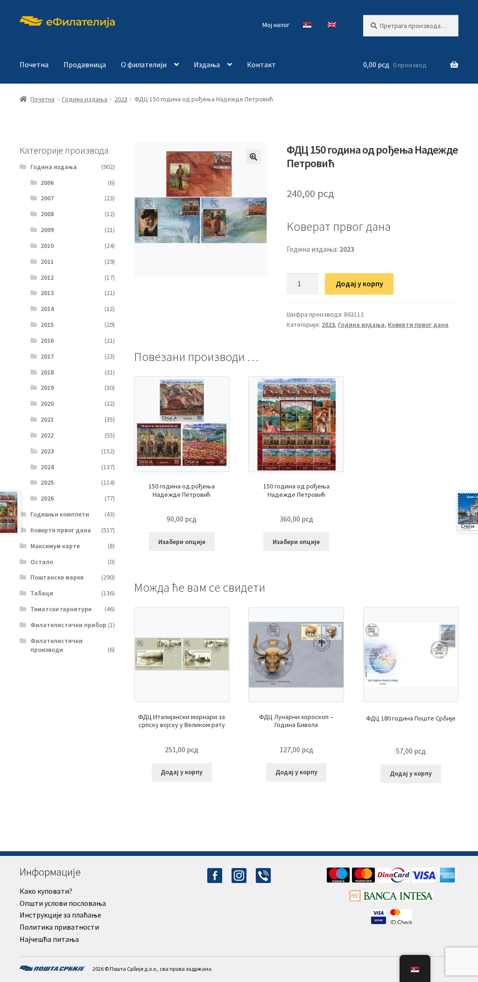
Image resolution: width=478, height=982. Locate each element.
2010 (47, 245)
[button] (253, 156)
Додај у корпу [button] (182, 772)
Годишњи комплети (59, 514)
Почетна (34, 64)
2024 (47, 467)
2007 (47, 198)
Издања (207, 64)
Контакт (261, 64)
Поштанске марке (57, 577)
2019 (47, 387)
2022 (47, 435)
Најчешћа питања (49, 939)
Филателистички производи (56, 645)
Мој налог (275, 25)
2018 (47, 372)
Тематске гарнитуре (60, 609)
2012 (47, 277)
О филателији (144, 64)
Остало (41, 562)
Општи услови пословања (63, 903)
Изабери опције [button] (181, 541)
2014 (47, 308)
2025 (47, 482)
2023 (120, 99)
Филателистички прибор (68, 625)
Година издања (84, 99)
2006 (47, 182)
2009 (47, 230)
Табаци (41, 593)
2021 (47, 419)
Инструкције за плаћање (60, 914)
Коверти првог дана (418, 324)
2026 (47, 498)
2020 (47, 403)
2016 (47, 340)
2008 (47, 214)
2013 (47, 293)
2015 (47, 324)
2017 (47, 356)
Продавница (84, 64)
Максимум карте (55, 546)
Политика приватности (59, 927)
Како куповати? (46, 891)
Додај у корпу (359, 283)
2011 (47, 261)
